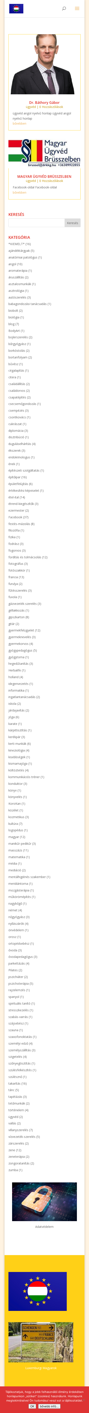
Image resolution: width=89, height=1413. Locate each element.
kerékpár (14, 737)
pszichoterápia (18, 983)
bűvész (13, 364)
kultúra (13, 824)
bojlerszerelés (18, 337)
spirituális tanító (19, 1003)
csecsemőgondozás (22, 404)
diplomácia (16, 431)
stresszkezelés (18, 1010)
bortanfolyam (17, 357)
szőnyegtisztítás (19, 1063)
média (12, 863)
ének (11, 464)
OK (32, 1406)
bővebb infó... (49, 1406)
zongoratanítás (19, 1163)
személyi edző (18, 1043)
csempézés (16, 410)
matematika (16, 857)
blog (11, 324)
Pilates (13, 970)
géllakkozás (16, 610)
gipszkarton (16, 617)
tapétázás (15, 1097)
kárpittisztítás (17, 730)
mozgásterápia (18, 890)
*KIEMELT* (16, 244)
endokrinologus (19, 457)
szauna (13, 1030)
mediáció (14, 870)
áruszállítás (16, 277)
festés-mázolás (19, 524)
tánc (11, 1090)
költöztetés (16, 770)
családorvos (16, 391)
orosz (12, 937)
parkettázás (16, 963)
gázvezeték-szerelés (22, 604)
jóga (11, 717)
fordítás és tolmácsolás (24, 557)
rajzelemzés (16, 990)
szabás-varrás (18, 1017)
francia (13, 577)
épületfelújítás (18, 484)
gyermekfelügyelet (21, 630)
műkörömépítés (19, 897)
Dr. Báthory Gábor (44, 102)
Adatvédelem (44, 1227)
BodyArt (14, 331)
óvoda (12, 950)
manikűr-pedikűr (19, 843)
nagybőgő (15, 903)
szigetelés (15, 1057)
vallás (12, 1123)
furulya (13, 584)
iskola (12, 704)
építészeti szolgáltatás (24, 470)
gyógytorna (16, 657)
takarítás (14, 1083)
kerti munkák (17, 744)
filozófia (14, 530)
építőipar (14, 477)
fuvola (12, 597)
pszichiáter (15, 977)
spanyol (13, 997)
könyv (12, 790)
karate (12, 724)
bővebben (19, 123)
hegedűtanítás (18, 664)
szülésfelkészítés (20, 1070)
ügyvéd (31, 107)
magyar (13, 837)
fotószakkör (16, 570)
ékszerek (14, 450)
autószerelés (17, 297)
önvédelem (16, 930)
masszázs (15, 850)
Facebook (15, 517)
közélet (13, 810)
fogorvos (14, 550)
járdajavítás (16, 710)
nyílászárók (16, 924)
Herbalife (14, 670)
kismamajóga (17, 763)
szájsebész (16, 1023)
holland (13, 677)
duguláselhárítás (19, 444)
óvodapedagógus (20, 957)
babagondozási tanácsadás (27, 304)
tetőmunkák (16, 1103)
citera (12, 377)
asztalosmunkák (19, 284)
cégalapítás (16, 370)
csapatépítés (17, 397)
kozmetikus (16, 817)
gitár (11, 624)
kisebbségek (16, 757)
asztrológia (16, 291)
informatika (16, 690)
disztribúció (16, 437)
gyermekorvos (18, 644)
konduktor (15, 784)
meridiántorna (18, 884)
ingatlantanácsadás (21, 697)
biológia (13, 317)
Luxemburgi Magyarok (41, 1368)
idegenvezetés (18, 684)
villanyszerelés (18, 1130)
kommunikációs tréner (24, 777)
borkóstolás (16, 350)
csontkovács (17, 417)
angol (12, 264)
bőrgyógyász (17, 344)
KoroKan (14, 803)
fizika (12, 537)
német (12, 910)
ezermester (16, 510)
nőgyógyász (16, 917)
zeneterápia (16, 1156)
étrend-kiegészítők (21, 504)
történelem (16, 1110)
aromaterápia (17, 270)
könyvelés (15, 797)
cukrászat (15, 424)
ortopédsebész (18, 943)
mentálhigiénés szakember (27, 877)
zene (11, 1150)
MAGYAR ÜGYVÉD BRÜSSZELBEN (44, 176)
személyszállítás (19, 1050)
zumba (13, 1170)
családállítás (16, 384)
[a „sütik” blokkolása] (83, 1400)
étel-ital (13, 497)
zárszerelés (16, 1143)
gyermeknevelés (19, 637)
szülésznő (15, 1077)
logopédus (15, 830)
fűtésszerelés (17, 590)
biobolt (13, 310)
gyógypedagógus (20, 650)
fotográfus (15, 564)
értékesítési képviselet (23, 490)
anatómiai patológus (22, 257)
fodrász (13, 544)
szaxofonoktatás (20, 1037)
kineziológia (16, 750)
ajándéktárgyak (19, 251)
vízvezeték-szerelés (21, 1137)
